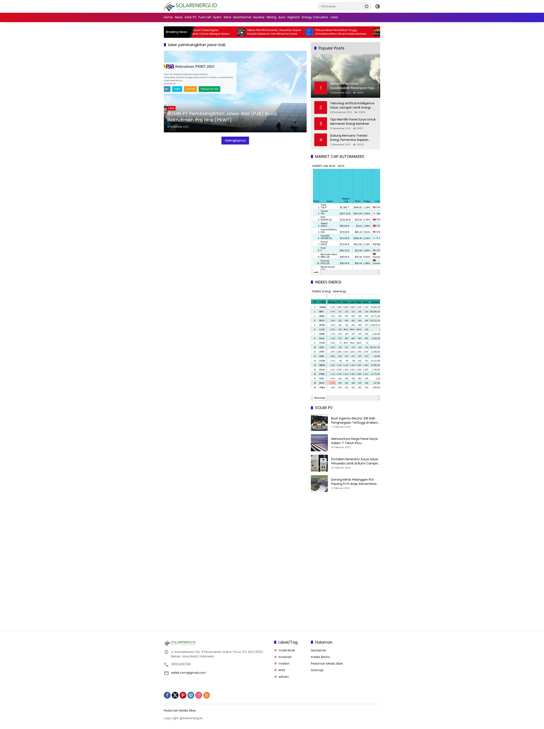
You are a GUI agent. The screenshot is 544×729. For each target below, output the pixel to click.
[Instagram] (198, 695)
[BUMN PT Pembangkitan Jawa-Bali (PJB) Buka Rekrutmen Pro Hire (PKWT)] (235, 91)
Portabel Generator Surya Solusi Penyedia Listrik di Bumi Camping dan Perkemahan (355, 461)
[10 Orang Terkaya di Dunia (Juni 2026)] (355, 32)
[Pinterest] (183, 695)
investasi (285, 657)
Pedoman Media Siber (327, 663)
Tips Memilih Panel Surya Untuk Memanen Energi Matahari (353, 121)
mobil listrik (287, 650)
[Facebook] (167, 695)
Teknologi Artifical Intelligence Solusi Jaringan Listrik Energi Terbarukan (352, 105)
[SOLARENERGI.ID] (191, 6)
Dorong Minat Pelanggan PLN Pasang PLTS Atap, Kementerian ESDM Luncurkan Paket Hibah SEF (355, 482)
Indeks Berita (320, 657)
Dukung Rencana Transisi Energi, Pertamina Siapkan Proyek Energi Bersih (349, 138)
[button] (366, 6)
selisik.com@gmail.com (188, 673)
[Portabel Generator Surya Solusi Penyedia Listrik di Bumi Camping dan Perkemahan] (319, 463)
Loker (171, 108)
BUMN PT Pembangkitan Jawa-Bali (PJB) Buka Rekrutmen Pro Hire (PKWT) (222, 116)
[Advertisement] (345, 531)
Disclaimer (318, 650)
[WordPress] (190, 695)
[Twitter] (175, 695)
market (284, 663)
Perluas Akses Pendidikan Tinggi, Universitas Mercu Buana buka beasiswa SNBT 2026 (319, 32)
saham (284, 677)
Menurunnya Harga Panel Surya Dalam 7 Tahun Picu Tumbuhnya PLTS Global (354, 441)
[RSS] (206, 695)
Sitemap (317, 670)
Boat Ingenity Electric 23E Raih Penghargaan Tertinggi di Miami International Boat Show (354, 420)
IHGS (282, 670)
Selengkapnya (235, 140)
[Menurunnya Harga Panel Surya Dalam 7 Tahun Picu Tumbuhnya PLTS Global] (319, 442)
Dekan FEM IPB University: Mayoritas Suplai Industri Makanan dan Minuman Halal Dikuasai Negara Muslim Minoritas (252, 32)
